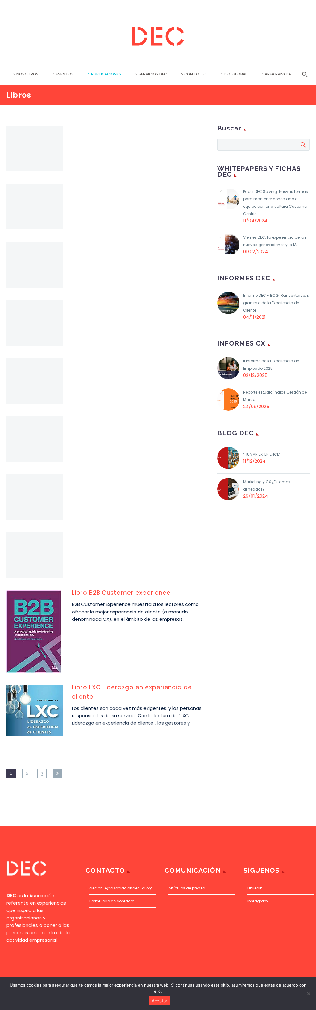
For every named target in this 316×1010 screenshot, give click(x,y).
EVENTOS (65, 74)
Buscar (303, 145)
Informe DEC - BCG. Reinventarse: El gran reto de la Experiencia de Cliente (276, 303)
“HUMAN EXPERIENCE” (262, 454)
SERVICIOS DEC (153, 74)
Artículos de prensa (186, 888)
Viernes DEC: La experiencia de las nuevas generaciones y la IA (274, 241)
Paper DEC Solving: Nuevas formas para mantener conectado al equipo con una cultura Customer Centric (275, 202)
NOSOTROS (27, 74)
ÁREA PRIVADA (278, 74)
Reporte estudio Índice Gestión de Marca (275, 396)
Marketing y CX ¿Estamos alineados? (266, 485)
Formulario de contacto (111, 901)
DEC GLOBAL (235, 74)
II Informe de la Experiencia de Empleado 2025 (271, 364)
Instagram (257, 901)
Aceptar (160, 1000)
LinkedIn (255, 888)
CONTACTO (195, 74)
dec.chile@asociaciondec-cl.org (121, 888)
